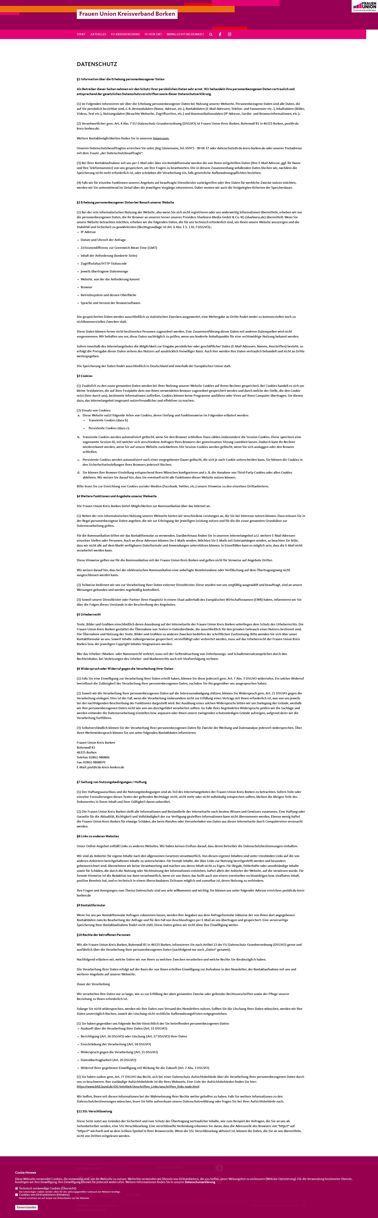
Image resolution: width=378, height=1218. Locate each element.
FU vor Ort (153, 34)
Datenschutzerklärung (200, 1182)
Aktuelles (98, 34)
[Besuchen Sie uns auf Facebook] (220, 34)
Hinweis (63, 1195)
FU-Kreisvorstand (125, 34)
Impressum (161, 138)
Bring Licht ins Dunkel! (185, 34)
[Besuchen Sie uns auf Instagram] (229, 34)
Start (81, 34)
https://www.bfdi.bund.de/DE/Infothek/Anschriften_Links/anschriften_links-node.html (138, 1086)
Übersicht (68, 1188)
